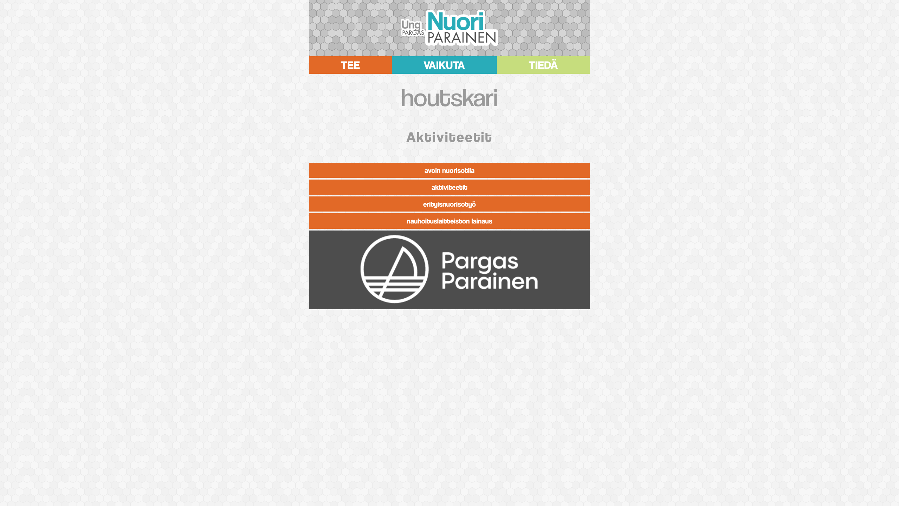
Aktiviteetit (449, 187)
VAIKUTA (444, 63)
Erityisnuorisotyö (449, 204)
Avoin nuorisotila (449, 170)
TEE (350, 63)
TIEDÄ (543, 63)
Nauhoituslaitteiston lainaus (449, 220)
